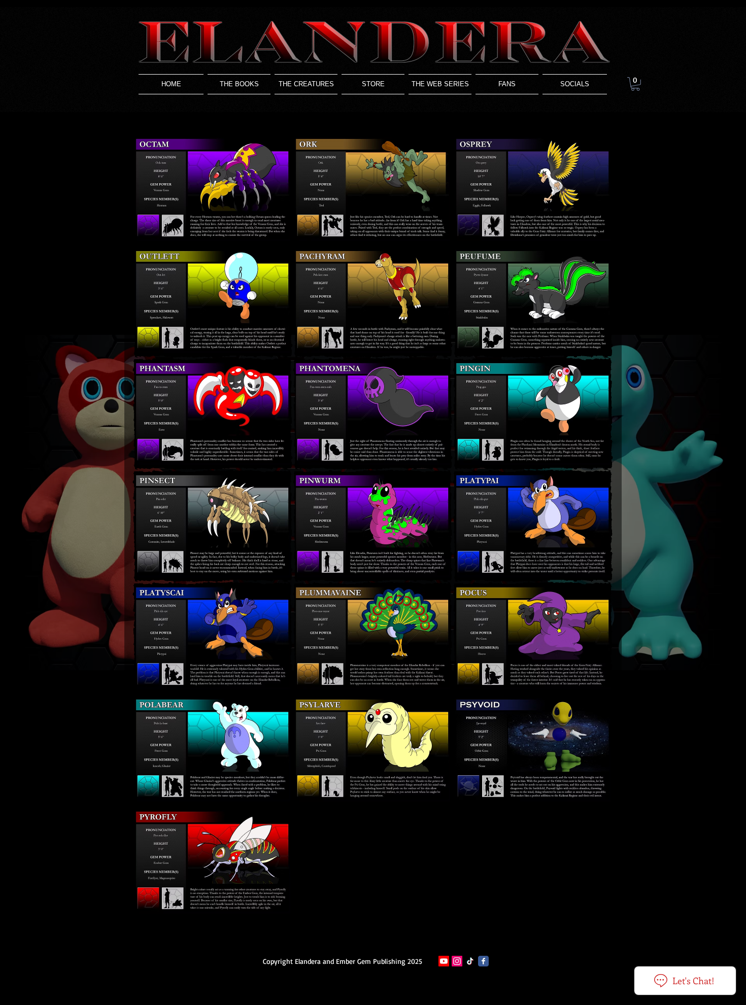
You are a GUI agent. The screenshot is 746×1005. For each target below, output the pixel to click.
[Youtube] (443, 961)
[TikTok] (470, 961)
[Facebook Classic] (483, 961)
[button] (306, 84)
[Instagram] (457, 961)
